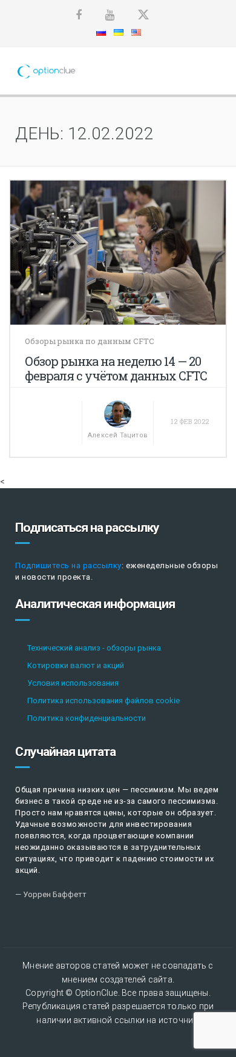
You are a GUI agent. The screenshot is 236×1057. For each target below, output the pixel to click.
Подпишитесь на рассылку (68, 565)
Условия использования (73, 683)
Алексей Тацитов (118, 435)
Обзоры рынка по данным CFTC (89, 341)
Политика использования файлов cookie (103, 700)
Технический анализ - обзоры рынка (94, 647)
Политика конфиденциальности (86, 718)
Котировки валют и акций (75, 665)
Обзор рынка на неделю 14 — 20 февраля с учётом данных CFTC (116, 368)
